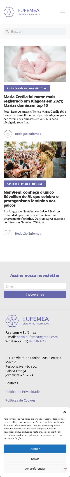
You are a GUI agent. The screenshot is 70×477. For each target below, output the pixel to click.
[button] (64, 412)
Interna (29, 88)
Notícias (41, 88)
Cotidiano (13, 183)
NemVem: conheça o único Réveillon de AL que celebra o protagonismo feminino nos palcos (31, 198)
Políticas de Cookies (20, 400)
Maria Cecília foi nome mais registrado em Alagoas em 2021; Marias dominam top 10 (33, 101)
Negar (35, 458)
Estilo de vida (15, 88)
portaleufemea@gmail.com (37, 337)
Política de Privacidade (22, 391)
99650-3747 (37, 341)
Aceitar (35, 448)
